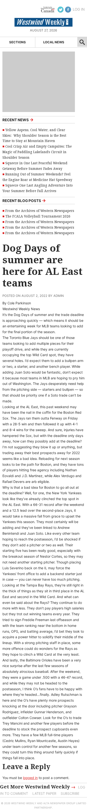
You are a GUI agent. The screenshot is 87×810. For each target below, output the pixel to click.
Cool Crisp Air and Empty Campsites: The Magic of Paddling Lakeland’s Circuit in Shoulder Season (37, 151)
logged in (30, 778)
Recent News (18, 119)
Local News (53, 42)
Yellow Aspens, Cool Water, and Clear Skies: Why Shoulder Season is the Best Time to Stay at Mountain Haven (34, 135)
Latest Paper (44, 793)
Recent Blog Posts (24, 200)
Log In (79, 9)
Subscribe (70, 793)
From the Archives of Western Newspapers (39, 211)
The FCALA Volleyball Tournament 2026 (37, 216)
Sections (17, 42)
